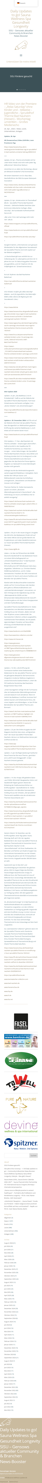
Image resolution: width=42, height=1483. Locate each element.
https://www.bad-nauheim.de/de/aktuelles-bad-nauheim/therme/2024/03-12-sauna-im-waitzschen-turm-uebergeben (20, 723)
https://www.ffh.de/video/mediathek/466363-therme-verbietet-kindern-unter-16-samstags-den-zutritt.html (20, 381)
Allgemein (7, 1218)
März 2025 (7, 1299)
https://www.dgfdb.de (11, 549)
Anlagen (19, 131)
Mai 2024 (7, 1331)
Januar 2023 (8, 1384)
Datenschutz (13, 1482)
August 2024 (8, 1322)
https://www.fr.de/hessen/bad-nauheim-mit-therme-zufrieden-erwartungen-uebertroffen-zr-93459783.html (20, 503)
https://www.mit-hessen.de (13, 639)
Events (6, 1224)
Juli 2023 (7, 1364)
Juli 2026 (7, 1246)
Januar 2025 (8, 1305)
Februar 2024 (8, 1341)
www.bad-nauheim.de (11, 983)
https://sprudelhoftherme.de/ (14, 975)
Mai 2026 (7, 1253)
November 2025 (9, 1272)
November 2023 (9, 1351)
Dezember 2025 (9, 1269)
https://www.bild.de (11, 307)
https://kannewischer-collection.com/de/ (18, 635)
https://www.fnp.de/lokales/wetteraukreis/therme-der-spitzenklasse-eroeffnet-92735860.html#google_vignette (20, 804)
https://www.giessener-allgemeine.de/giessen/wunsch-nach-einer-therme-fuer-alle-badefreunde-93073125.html (19, 657)
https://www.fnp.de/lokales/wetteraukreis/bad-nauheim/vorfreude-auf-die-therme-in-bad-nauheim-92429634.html (20, 968)
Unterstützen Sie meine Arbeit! (21, 61)
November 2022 (9, 1390)
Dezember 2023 (9, 1348)
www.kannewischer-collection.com (16, 979)
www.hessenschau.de (11, 987)
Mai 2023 (7, 1371)
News (19, 129)
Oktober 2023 (9, 1354)
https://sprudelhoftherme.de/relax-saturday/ (19, 237)
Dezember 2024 (9, 1308)
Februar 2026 (8, 1263)
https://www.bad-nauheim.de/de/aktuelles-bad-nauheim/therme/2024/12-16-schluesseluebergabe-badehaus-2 (20, 512)
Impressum (4, 1482)
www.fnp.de (8, 991)
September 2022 (10, 1397)
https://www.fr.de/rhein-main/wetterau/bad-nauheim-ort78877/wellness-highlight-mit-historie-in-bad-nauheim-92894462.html (19, 713)
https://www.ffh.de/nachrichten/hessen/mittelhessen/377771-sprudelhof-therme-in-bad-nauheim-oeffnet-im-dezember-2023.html (20, 959)
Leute (24, 129)
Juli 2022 (7, 1404)
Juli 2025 (7, 1286)
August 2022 (8, 1400)
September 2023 (10, 1358)
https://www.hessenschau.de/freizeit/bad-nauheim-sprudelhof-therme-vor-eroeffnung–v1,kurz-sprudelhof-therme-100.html (20, 950)
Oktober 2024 (9, 1315)
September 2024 (10, 1318)
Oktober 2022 (9, 1394)
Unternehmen (9, 131)
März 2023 (7, 1377)
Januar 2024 (8, 1345)
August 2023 (8, 1361)
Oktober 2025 (9, 1276)
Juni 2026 (7, 1250)
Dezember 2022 (9, 1387)
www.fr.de (7, 995)
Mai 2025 (7, 1292)
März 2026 (7, 1259)
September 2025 (10, 1279)
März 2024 (7, 1338)
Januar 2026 (8, 1266)
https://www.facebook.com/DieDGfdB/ (17, 631)
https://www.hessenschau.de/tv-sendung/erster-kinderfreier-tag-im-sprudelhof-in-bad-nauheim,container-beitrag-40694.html (20, 149)
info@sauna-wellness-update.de (16, 1478)
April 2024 (7, 1335)
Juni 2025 (7, 1289)
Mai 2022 (7, 1410)
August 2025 (8, 1282)
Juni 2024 (7, 1328)
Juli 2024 (7, 1325)
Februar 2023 (8, 1381)
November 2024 (9, 1312)
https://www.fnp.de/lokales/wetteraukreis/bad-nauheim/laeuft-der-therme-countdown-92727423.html (20, 825)
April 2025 (7, 1295)
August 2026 (8, 1243)
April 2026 (7, 1256)
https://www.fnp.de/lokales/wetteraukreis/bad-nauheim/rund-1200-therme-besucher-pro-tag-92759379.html (20, 766)
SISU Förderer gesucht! (21, 76)
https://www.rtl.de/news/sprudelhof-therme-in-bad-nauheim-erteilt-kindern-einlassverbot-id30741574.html (20, 360)
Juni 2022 (7, 1407)
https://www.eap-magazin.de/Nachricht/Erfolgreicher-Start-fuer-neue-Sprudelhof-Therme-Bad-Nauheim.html (20, 746)
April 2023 (7, 1374)
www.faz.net (8, 999)
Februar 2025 (8, 1302)
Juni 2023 (7, 1367)
